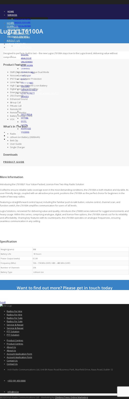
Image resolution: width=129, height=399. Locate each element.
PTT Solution (13, 331)
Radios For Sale (22, 19)
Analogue (26, 58)
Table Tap (25, 83)
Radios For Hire (22, 22)
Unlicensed (27, 61)
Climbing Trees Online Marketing (71, 397)
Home (11, 11)
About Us (13, 40)
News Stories (16, 43)
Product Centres (19, 47)
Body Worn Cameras (30, 75)
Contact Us (12, 360)
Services (12, 15)
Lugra (23, 122)
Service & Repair (22, 26)
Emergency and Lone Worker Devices (39, 93)
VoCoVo (25, 132)
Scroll (3, 302)
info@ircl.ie (13, 391)
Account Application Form (19, 353)
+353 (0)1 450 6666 (17, 380)
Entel (23, 118)
